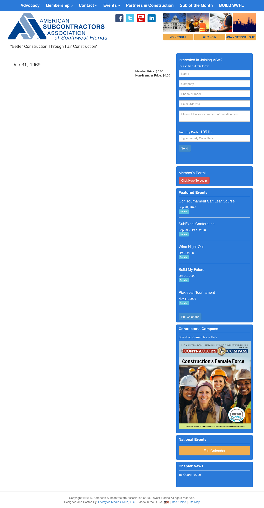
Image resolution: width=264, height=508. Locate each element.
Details (183, 211)
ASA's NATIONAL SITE (240, 37)
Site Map (194, 502)
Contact (87, 5)
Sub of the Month (196, 5)
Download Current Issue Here (198, 337)
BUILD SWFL (231, 5)
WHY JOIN (209, 37)
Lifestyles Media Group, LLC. (117, 502)
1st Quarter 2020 (190, 475)
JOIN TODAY (178, 37)
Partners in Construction (150, 5)
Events (110, 5)
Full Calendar (190, 317)
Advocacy (30, 5)
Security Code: (195, 132)
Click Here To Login (194, 180)
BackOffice (179, 502)
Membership (58, 5)
